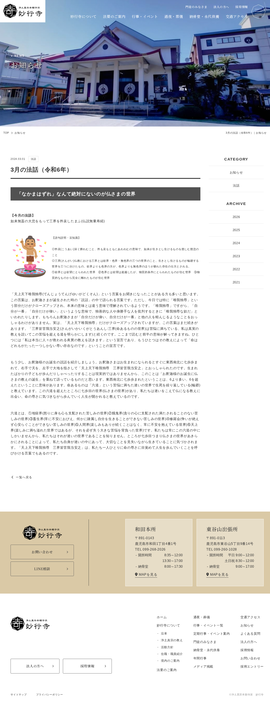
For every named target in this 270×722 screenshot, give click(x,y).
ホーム (162, 617)
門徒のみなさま (196, 7)
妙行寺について (83, 16)
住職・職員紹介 (172, 654)
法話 (236, 185)
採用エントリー (252, 666)
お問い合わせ (250, 658)
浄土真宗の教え (172, 640)
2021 (236, 282)
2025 (236, 230)
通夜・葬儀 (173, 16)
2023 (236, 256)
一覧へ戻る (24, 477)
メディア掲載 (203, 666)
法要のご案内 (114, 16)
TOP (6, 132)
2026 (236, 217)
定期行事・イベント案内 (211, 633)
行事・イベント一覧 (208, 625)
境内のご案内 (170, 660)
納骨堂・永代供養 (204, 16)
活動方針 (167, 647)
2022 (236, 269)
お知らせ (236, 172)
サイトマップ (19, 694)
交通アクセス (237, 16)
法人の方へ (221, 7)
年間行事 (200, 658)
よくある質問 (250, 633)
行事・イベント (145, 16)
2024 (236, 243)
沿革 (164, 633)
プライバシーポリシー (49, 694)
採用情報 (241, 7)
